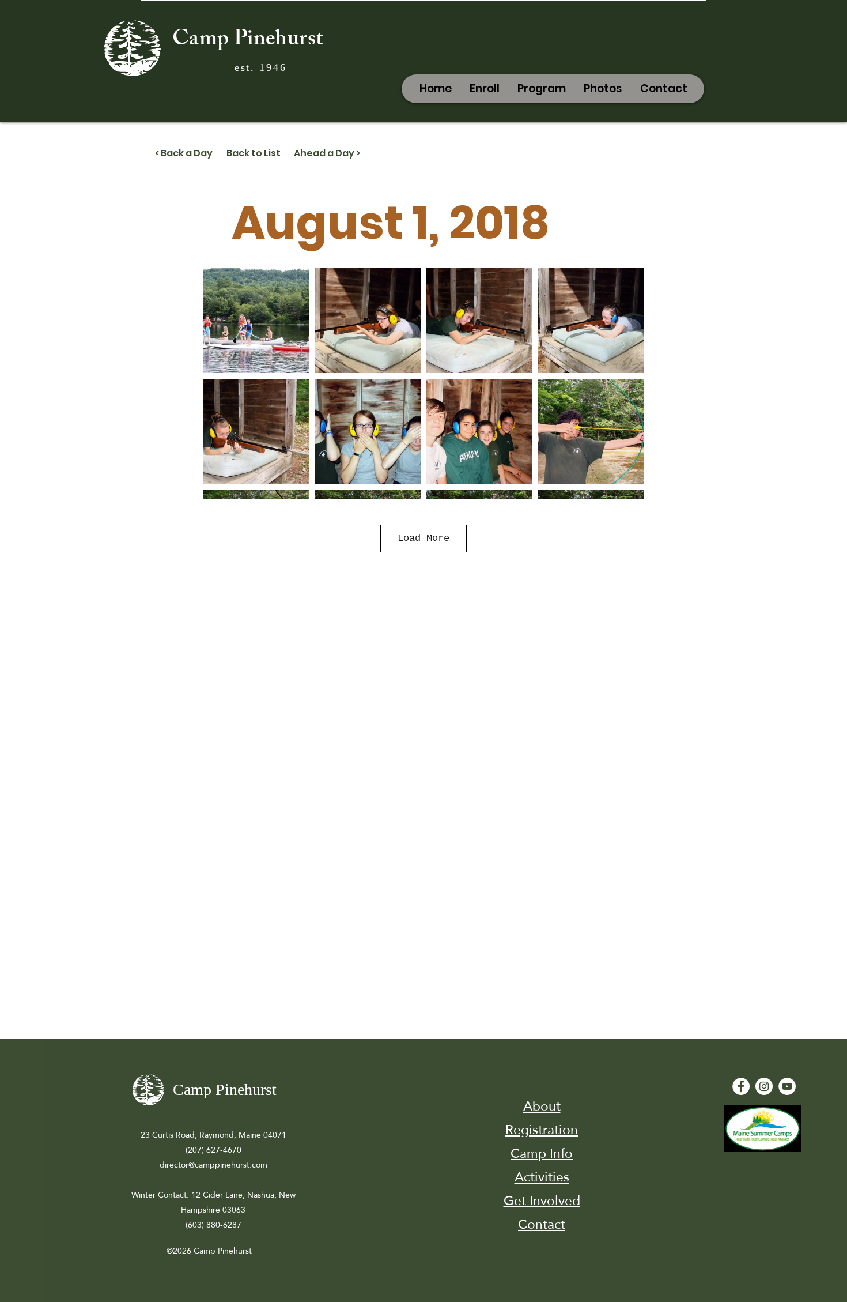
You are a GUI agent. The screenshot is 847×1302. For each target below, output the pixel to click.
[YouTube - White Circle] (787, 1086)
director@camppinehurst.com (213, 1164)
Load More (423, 538)
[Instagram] (764, 1086)
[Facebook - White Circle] (741, 1086)
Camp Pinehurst (247, 41)
